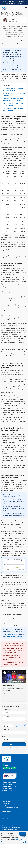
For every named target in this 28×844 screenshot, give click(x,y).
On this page (6, 85)
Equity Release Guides (8, 803)
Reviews (4, 796)
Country (4, 736)
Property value (6, 709)
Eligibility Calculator (7, 784)
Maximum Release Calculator (9, 782)
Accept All (23, 833)
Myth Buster (5, 805)
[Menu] (26, 8)
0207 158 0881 (9, 3)
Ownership (5, 723)
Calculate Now (14, 744)
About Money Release (7, 794)
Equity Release (6, 801)
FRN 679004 (18, 827)
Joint (19, 726)
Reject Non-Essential (23, 838)
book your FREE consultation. (14, 636)
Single (7, 726)
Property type (5, 729)
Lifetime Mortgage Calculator (9, 786)
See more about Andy (7, 698)
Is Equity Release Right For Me (10, 807)
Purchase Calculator (7, 788)
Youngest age (5, 716)
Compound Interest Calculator (10, 790)
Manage (22, 842)
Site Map (4, 798)
